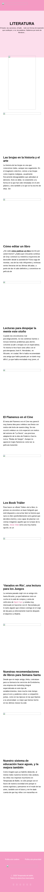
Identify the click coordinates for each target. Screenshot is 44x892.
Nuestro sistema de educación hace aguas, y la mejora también (20, 764)
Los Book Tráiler (14, 502)
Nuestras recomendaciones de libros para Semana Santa (22, 673)
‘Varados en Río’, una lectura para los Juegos (22, 587)
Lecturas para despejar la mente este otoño (19, 329)
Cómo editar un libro (16, 246)
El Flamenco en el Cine (18, 417)
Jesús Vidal (14, 525)
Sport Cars (18, 602)
